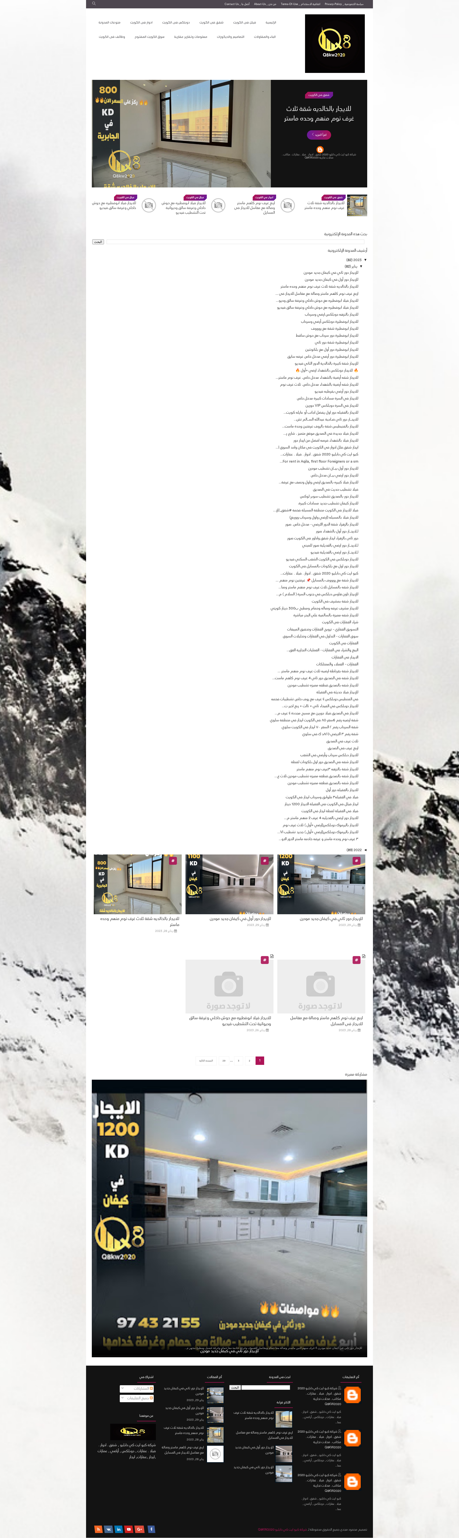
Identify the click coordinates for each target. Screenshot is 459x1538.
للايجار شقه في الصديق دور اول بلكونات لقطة (324, 762)
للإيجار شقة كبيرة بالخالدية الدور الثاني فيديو (326, 364)
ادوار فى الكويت (141, 22)
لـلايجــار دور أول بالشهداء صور (337, 532)
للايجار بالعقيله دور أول (342, 790)
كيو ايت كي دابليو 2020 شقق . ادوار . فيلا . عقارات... (319, 455)
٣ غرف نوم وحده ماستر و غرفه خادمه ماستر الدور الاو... (318, 839)
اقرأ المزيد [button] (320, 144)
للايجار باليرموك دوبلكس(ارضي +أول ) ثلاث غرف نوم (320, 825)
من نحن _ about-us (265, 4)
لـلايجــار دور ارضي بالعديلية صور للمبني (330, 546)
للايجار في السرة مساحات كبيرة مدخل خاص (327, 399)
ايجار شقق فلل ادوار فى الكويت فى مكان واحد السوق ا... (317, 448)
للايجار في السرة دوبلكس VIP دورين (332, 406)
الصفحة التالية (206, 1061)
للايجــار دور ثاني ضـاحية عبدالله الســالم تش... (326, 420)
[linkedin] (118, 1529)
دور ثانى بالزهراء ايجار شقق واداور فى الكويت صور (322, 539)
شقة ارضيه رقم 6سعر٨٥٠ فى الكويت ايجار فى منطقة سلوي (314, 720)
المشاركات (142, 1389)
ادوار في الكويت (319, 95)
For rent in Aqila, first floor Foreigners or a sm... (319, 462)
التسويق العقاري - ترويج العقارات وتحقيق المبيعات (322, 630)
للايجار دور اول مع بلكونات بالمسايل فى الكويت (323, 566)
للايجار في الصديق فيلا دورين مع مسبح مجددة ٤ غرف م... (316, 714)
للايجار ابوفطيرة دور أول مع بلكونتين (332, 350)
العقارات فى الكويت (343, 643)
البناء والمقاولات (265, 36)
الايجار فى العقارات (345, 658)
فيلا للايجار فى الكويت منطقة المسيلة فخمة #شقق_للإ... (315, 511)
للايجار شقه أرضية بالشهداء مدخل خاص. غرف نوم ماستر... (317, 378)
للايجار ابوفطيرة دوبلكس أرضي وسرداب (329, 322)
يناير (354, 267)
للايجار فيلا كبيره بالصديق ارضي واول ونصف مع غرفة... (318, 483)
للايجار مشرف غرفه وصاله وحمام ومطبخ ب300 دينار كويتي (314, 609)
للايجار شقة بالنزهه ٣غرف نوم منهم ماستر (327, 769)
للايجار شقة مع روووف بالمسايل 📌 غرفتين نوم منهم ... (317, 581)
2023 (357, 260)
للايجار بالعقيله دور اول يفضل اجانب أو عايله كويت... (321, 413)
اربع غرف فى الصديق (343, 748)
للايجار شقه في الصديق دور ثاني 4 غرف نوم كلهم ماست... (315, 678)
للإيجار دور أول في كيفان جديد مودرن (331, 280)
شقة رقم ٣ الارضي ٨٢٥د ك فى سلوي (330, 734)
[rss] (98, 1529)
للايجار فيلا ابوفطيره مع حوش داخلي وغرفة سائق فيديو (184, 206)
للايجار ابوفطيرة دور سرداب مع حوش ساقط (327, 336)
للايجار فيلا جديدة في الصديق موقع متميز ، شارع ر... (320, 434)
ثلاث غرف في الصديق (342, 741)
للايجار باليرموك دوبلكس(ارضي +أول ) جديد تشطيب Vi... (317, 832)
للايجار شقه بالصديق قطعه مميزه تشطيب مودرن (323, 686)
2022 (357, 850)
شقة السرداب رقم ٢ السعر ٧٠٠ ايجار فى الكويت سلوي (320, 727)
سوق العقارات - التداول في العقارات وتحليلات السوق (320, 637)
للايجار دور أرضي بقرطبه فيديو (336, 392)
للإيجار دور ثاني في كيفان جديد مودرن (331, 273)
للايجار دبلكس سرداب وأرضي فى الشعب (329, 755)
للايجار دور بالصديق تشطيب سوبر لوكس (329, 497)
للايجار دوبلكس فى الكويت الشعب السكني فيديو (322, 560)
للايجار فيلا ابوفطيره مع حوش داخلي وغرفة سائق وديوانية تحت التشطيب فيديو (253, 208)
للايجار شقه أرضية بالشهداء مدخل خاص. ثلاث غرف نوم (319, 385)
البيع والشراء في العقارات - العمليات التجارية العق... (322, 650)
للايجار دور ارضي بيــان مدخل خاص (334, 476)
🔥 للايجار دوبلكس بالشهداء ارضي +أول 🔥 (326, 371)
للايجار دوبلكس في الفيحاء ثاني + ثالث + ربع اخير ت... (320, 706)
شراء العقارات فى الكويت (340, 622)
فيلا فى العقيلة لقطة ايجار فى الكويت (330, 811)
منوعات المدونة (109, 22)
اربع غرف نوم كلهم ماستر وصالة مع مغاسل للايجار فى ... (316, 294)
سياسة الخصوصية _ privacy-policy (344, 4)
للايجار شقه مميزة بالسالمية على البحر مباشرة (326, 615)
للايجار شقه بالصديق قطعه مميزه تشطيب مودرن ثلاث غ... (316, 776)
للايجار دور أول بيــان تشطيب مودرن (333, 469)
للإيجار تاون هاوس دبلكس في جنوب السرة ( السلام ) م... (317, 594)
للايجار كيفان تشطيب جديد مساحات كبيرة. (328, 504)
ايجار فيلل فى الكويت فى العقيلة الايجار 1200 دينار (321, 804)
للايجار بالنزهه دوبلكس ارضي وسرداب (115, 206)
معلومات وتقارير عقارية (190, 36)
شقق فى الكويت (211, 22)
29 (224, 1061)
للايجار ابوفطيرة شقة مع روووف (334, 329)
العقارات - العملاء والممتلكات (337, 665)
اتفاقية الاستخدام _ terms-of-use (300, 4)
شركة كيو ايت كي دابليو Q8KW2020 (282, 1530)
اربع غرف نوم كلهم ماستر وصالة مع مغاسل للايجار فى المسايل (319, 119)
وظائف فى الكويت (112, 36)
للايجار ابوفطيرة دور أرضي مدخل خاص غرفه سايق (323, 357)
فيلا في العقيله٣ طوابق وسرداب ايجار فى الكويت (322, 797)
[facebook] (152, 1529)
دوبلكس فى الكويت (176, 22)
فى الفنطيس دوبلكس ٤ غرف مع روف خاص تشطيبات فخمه (314, 699)
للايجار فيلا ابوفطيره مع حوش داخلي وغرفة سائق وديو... (317, 301)
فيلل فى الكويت (244, 22)
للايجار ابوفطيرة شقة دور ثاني (336, 343)
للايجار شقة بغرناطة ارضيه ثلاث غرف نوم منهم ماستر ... (318, 671)
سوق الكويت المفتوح (149, 36)
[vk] (109, 1529)
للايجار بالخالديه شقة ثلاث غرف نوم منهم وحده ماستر (319, 287)
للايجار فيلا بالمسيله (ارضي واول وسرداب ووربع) (324, 518)
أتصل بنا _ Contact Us (237, 4)
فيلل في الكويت (264, 198)
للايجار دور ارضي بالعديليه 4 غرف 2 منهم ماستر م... (321, 818)
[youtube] (129, 1529)
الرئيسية (271, 22)
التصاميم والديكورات (230, 36)
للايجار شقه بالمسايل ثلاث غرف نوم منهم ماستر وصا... (318, 588)
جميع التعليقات (138, 1398)
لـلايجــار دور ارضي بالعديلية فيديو (334, 553)
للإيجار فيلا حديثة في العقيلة (337, 692)
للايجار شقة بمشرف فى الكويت (335, 602)
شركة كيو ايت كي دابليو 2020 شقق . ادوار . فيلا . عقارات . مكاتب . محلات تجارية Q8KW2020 (319, 1396)
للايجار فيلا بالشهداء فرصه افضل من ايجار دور (326, 441)
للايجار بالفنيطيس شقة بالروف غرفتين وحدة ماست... (320, 427)
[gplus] (139, 1529)
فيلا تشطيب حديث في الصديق (335, 490)
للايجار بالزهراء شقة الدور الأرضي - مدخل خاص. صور (321, 525)
